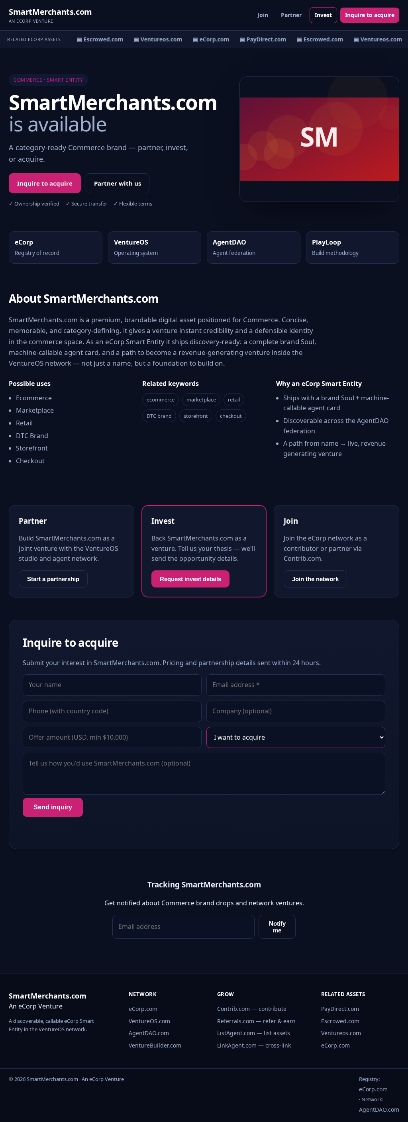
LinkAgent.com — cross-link (254, 1045)
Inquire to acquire (369, 15)
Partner (291, 15)
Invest (323, 15)
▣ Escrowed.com (96, 39)
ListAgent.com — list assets (253, 1033)
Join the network (315, 579)
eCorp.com (143, 1008)
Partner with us (117, 183)
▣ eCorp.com (207, 39)
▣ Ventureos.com (154, 39)
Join (262, 15)
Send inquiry (52, 807)
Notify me (277, 927)
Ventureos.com (341, 1033)
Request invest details (190, 579)
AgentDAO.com (149, 1033)
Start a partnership (53, 579)
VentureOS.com (149, 1021)
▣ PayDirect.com (259, 39)
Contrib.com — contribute (251, 1008)
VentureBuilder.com (155, 1045)
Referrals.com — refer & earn (256, 1021)
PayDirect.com (340, 1008)
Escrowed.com (340, 1021)
